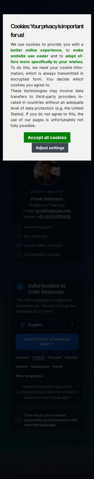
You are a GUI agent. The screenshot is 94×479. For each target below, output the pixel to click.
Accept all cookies (47, 137)
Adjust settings (50, 147)
